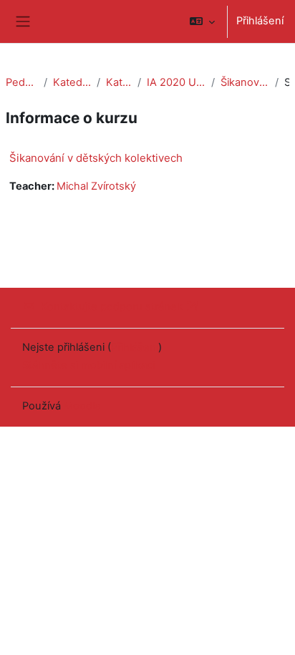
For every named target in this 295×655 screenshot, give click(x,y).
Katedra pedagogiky (119, 82)
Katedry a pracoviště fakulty (72, 82)
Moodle (82, 405)
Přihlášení (260, 20)
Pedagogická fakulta (22, 82)
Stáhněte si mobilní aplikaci (88, 365)
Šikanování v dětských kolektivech (245, 82)
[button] (202, 21)
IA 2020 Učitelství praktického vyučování (176, 82)
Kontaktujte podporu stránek (112, 306)
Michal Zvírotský (96, 186)
